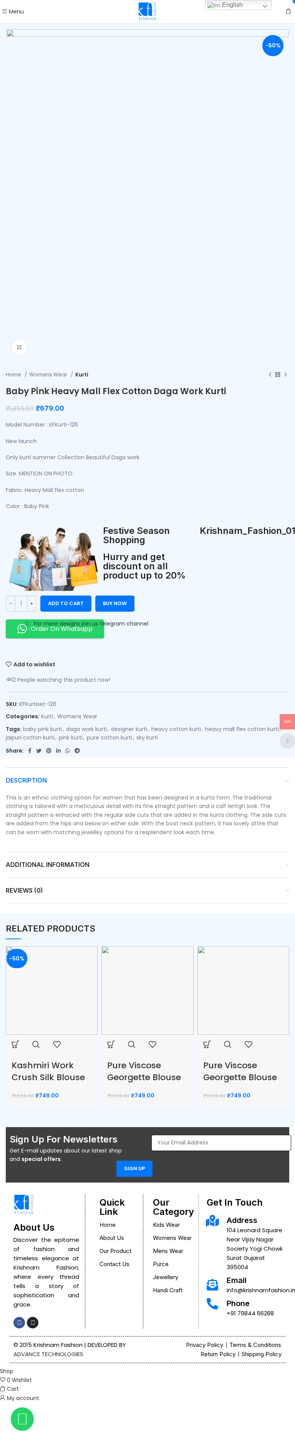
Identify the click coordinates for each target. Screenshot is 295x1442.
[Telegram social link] (77, 751)
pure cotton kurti (109, 737)
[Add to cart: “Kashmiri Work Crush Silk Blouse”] (15, 1044)
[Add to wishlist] (56, 1044)
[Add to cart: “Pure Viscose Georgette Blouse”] (111, 1044)
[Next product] (285, 374)
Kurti (81, 374)
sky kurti (147, 737)
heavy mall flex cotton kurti (242, 729)
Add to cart (66, 603)
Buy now (115, 603)
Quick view (36, 1044)
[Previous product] (270, 374)
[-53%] (52, 990)
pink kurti (71, 737)
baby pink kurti (42, 729)
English (231, 5)
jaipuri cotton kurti (30, 737)
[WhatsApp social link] (67, 751)
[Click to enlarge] (19, 347)
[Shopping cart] (288, 11)
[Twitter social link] (39, 751)
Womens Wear (49, 374)
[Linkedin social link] (58, 751)
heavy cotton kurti (176, 729)
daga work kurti (86, 729)
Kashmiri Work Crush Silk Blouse (48, 1071)
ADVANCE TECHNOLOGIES (48, 1354)
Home (14, 374)
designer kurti (129, 729)
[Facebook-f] (19, 1322)
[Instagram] (32, 1322)
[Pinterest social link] (49, 751)
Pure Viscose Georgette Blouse (144, 1071)
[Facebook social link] (30, 751)
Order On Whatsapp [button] (62, 628)
